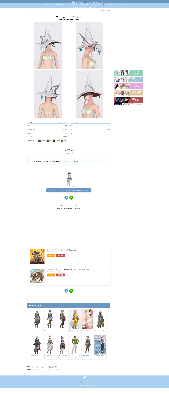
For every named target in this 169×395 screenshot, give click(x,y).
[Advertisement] (68, 229)
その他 (110, 4)
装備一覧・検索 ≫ (59, 4)
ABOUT (122, 4)
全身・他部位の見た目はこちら (68, 190)
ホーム (46, 4)
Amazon (51, 255)
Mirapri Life (70, 2)
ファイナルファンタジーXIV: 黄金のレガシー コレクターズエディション (72, 270)
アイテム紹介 (84, 4)
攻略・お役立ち (97, 4)
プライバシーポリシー (89, 379)
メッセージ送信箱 (80, 379)
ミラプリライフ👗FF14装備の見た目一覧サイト (84, 382)
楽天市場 (60, 255)
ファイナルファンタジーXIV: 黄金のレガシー (62, 250)
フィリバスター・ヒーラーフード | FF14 (46, 369)
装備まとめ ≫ (72, 4)
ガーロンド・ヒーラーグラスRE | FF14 (45, 367)
